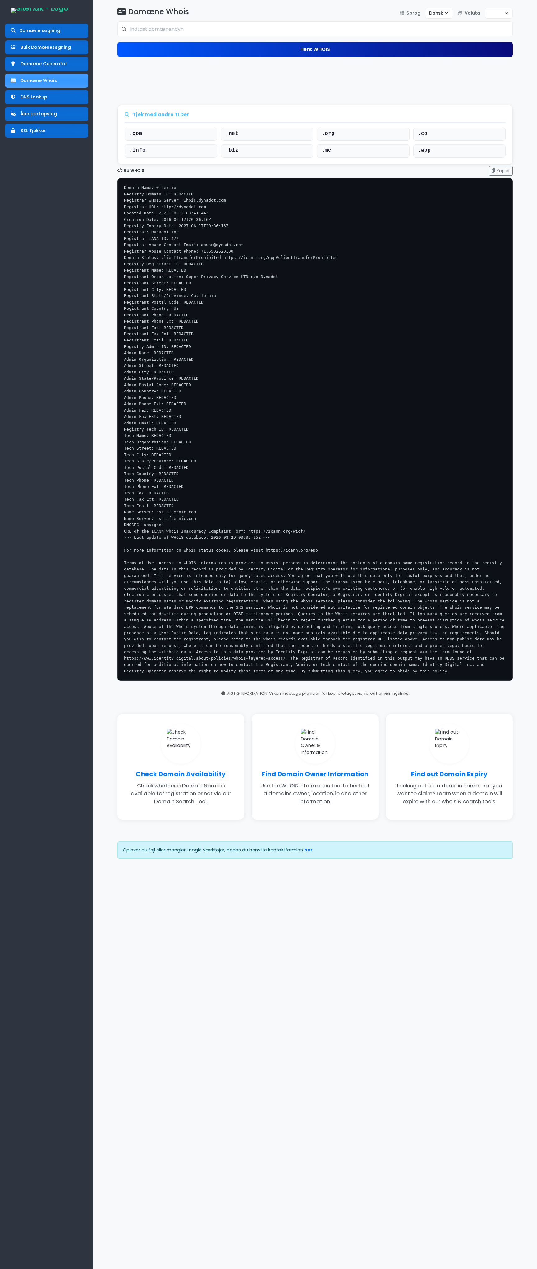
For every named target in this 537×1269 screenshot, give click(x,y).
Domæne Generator (43, 64)
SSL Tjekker (32, 130)
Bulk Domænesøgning (45, 47)
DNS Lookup (33, 97)
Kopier (502, 170)
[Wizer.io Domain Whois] (39, 10)
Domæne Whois (38, 80)
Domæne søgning (39, 30)
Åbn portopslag (38, 114)
